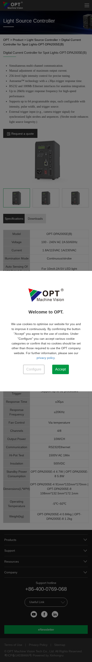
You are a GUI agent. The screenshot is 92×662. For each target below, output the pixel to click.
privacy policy (46, 358)
